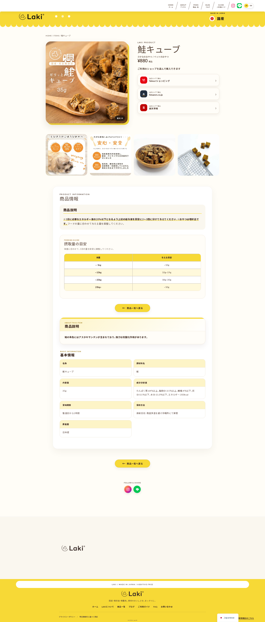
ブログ (132, 607)
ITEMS (56, 35)
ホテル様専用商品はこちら (242, 618)
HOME (49, 35)
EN (251, 5)
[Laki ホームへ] (132, 593)
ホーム (95, 607)
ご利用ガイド (144, 607)
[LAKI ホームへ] (32, 16)
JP (246, 5)
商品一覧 (121, 607)
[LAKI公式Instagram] (233, 5)
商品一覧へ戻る (132, 308)
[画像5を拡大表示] (198, 155)
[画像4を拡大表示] (154, 155)
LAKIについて (108, 607)
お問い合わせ (167, 607)
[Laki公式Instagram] (128, 489)
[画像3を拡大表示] (110, 155)
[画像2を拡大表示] (66, 155)
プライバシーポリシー (67, 617)
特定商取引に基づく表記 (89, 617)
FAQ (155, 607)
